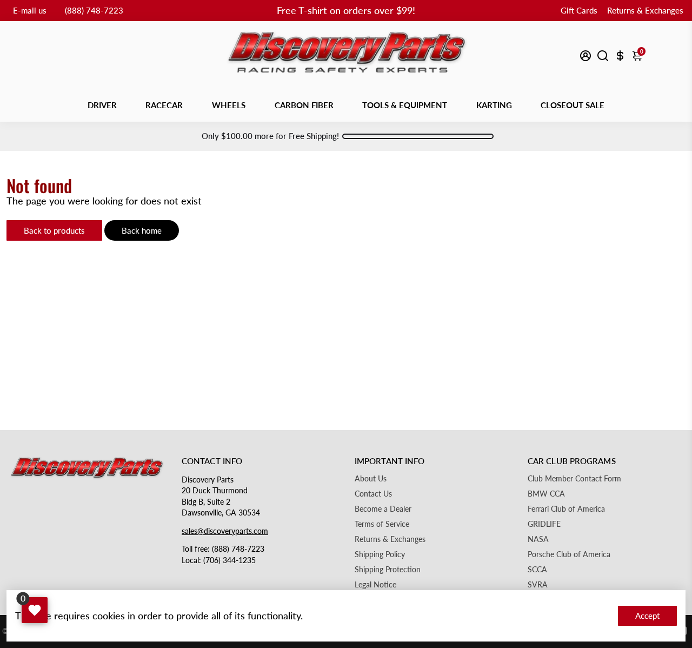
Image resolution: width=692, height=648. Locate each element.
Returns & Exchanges (645, 10)
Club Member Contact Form (574, 478)
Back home (142, 230)
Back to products (54, 230)
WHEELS (228, 105)
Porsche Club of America (569, 554)
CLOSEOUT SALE (572, 105)
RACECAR (164, 105)
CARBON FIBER (304, 105)
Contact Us (373, 494)
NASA (538, 539)
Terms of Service (382, 524)
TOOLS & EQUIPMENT (404, 105)
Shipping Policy (380, 554)
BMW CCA (546, 494)
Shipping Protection (388, 569)
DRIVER (102, 105)
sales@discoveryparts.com (225, 531)
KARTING (494, 105)
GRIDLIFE (544, 524)
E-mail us (29, 10)
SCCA (537, 569)
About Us (371, 478)
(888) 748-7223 (94, 10)
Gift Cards (579, 10)
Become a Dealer (383, 509)
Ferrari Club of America (566, 509)
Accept (647, 615)
